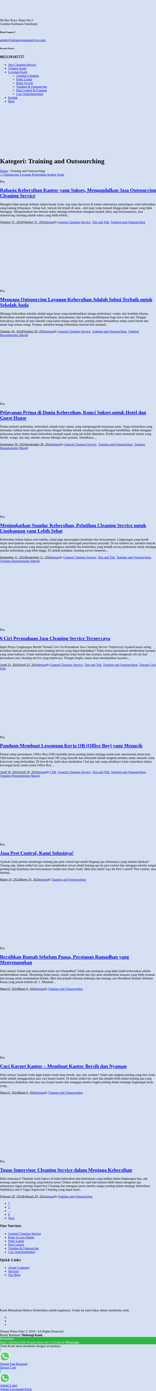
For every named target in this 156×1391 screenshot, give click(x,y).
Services (13, 1271)
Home (4, 171)
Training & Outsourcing (23, 1248)
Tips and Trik (100, 222)
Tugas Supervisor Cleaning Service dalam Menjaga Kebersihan (66, 1170)
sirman (50, 222)
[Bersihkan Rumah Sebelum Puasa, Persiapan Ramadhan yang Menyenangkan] (30, 941)
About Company (19, 1267)
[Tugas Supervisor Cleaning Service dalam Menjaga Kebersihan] (30, 1154)
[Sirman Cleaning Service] (14, 16)
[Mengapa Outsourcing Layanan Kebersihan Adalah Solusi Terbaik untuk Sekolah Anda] (30, 284)
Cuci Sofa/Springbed (21, 1252)
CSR (53, 772)
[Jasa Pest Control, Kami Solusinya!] (30, 837)
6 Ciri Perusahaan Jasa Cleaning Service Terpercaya (55, 638)
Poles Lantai (16, 1241)
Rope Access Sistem (21, 1237)
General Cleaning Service (73, 222)
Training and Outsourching (128, 222)
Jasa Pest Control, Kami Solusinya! (37, 853)
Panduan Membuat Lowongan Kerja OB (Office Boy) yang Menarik (71, 745)
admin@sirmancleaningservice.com (23, 40)
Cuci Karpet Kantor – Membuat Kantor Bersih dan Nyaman (63, 1066)
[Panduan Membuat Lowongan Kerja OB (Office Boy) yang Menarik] (30, 730)
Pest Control (16, 1244)
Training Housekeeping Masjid (20, 561)
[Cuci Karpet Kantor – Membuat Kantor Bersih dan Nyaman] (30, 1050)
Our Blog (14, 1275)
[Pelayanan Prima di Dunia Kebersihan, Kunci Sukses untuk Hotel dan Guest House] (30, 397)
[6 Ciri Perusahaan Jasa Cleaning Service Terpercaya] (30, 622)
